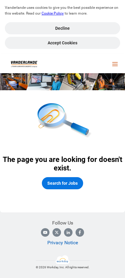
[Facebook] (80, 232)
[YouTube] (45, 232)
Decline (62, 28)
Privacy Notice (62, 242)
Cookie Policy (53, 13)
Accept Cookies (62, 42)
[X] (56, 232)
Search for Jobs (62, 183)
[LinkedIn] (68, 232)
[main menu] (115, 64)
